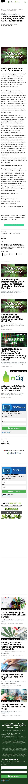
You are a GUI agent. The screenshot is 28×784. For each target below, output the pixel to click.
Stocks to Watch (7, 730)
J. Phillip (3, 294)
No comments (6, 24)
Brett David (3, 238)
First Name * (5, 416)
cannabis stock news (17, 244)
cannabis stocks (5, 245)
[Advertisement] (14, 36)
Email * (3, 421)
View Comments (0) (14, 224)
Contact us (18, 733)
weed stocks (10, 248)
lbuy (11, 245)
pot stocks (3, 248)
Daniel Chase (4, 655)
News (23, 247)
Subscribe (15, 428)
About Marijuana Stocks (19, 730)
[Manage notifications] (3, 780)
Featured (13, 371)
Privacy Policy (6, 432)
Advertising (10, 733)
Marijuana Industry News (18, 245)
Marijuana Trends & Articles (13, 609)
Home (2, 9)
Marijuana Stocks (5, 247)
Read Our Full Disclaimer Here (14, 757)
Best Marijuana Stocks (6, 244)
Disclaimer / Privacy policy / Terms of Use (14, 732)
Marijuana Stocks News (10, 14)
